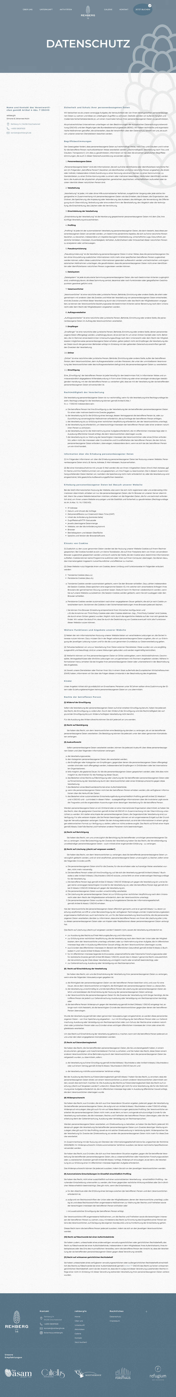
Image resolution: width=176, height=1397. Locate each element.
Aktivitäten (66, 9)
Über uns (27, 9)
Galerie (108, 9)
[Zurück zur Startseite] (88, 12)
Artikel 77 (128, 1266)
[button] (146, 1312)
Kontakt (123, 9)
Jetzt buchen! (143, 9)
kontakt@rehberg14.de (21, 133)
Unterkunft (46, 9)
